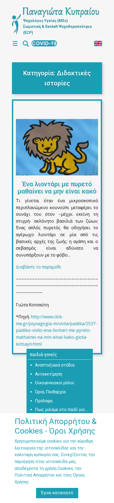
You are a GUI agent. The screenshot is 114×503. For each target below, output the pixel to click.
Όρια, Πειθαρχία (50, 391)
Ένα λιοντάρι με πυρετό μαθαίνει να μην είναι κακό (57, 187)
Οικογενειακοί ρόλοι (54, 382)
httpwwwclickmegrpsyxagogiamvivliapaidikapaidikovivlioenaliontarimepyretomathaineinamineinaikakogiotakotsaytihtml (56, 330)
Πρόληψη (43, 400)
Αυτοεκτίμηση (48, 374)
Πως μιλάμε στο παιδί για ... (61, 409)
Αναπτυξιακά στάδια (54, 365)
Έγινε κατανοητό (57, 492)
